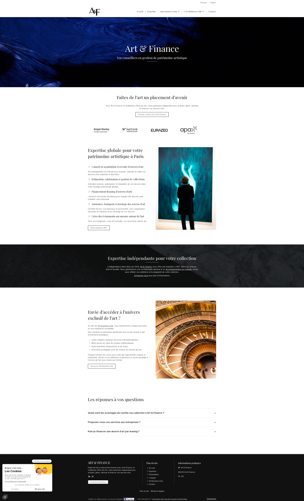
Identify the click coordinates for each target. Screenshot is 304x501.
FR (179, 476)
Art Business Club (105, 326)
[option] (108, 130)
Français (203, 3)
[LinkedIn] (89, 477)
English (213, 3)
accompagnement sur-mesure (178, 269)
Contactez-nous (141, 275)
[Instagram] (92, 477)
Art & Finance (146, 266)
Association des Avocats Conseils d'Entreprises (169, 499)
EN (182, 476)
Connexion (211, 499)
